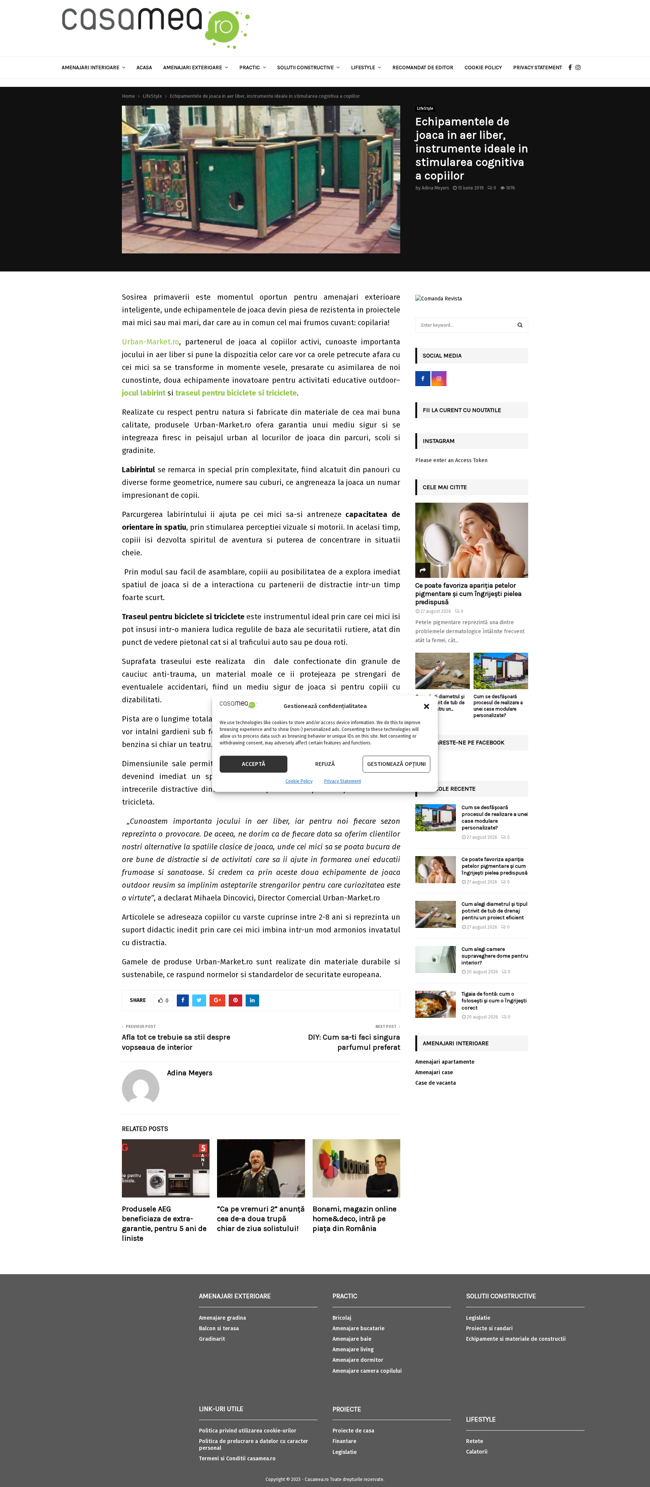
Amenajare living (353, 1349)
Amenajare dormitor (358, 1360)
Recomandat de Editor (422, 67)
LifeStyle (425, 108)
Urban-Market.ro (150, 341)
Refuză (325, 764)
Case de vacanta (435, 1083)
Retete (474, 1441)
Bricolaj (342, 1318)
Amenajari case (434, 1072)
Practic (249, 67)
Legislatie (345, 1452)
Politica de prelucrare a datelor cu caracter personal (253, 1444)
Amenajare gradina (222, 1318)
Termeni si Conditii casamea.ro (237, 1458)
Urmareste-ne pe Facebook (463, 742)
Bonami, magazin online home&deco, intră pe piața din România (354, 1219)
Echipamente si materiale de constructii (516, 1339)
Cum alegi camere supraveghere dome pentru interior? (495, 956)
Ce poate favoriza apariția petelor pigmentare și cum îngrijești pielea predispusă (468, 593)
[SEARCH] (520, 325)
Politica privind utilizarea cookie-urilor (247, 1431)
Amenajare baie (352, 1339)
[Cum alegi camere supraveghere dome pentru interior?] (435, 959)
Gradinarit (212, 1339)
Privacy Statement (342, 781)
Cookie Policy (299, 781)
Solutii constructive (305, 67)
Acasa (144, 67)
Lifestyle (363, 67)
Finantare (344, 1441)
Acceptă (253, 764)
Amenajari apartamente (444, 1062)
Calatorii (476, 1452)
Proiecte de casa (353, 1431)
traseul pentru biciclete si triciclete (236, 392)
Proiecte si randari (489, 1328)
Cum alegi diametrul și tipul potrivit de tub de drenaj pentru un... (440, 703)
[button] (426, 706)
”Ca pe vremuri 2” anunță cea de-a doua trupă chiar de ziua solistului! (261, 1219)
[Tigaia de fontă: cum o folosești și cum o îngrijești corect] (435, 1004)
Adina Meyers (435, 188)
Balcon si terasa (219, 1328)
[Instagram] (580, 67)
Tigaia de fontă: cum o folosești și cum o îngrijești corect (494, 1001)
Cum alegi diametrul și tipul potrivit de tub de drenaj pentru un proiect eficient (494, 911)
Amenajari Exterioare (192, 67)
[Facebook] (572, 67)
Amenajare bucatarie (358, 1328)
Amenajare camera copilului (367, 1371)
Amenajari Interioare (90, 67)
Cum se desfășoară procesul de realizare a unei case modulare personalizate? (498, 706)
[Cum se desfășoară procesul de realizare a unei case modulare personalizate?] (501, 671)
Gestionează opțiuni (396, 764)
